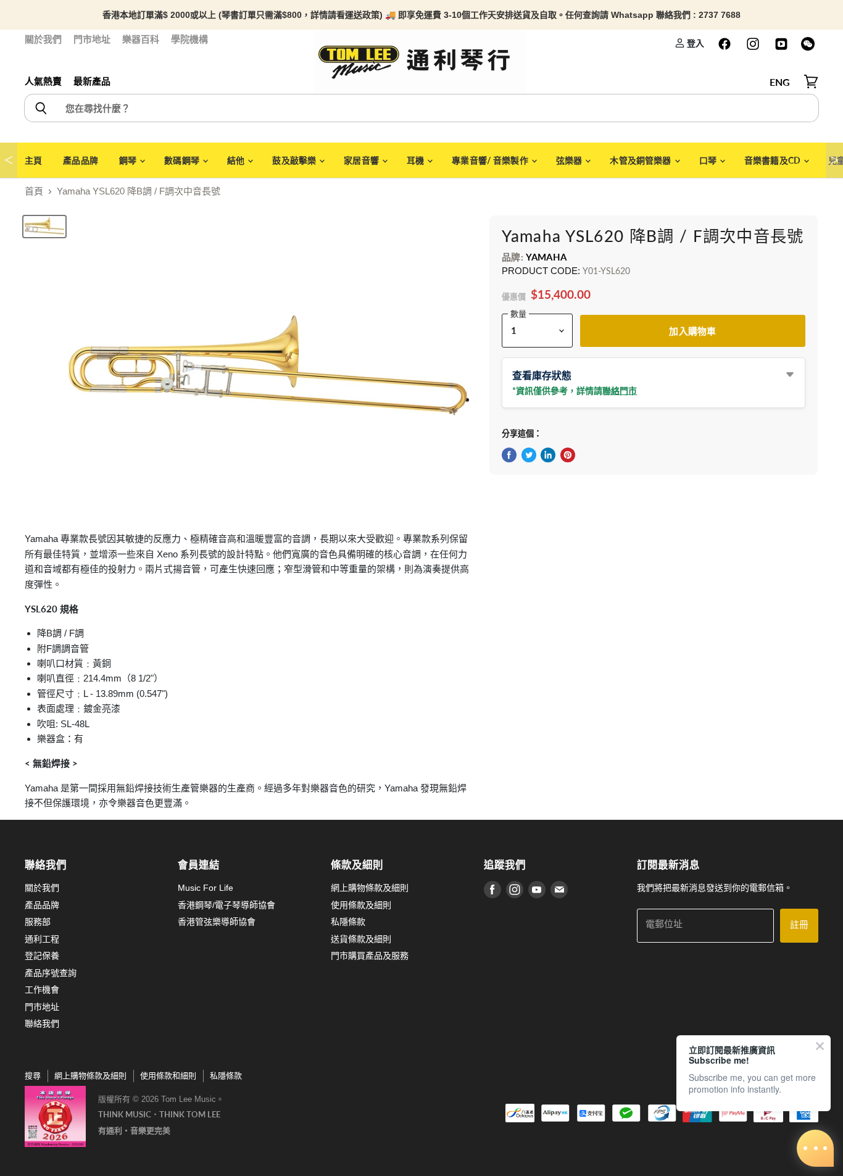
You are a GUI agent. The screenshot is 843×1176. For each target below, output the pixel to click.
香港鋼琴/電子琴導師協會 (226, 905)
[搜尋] (40, 108)
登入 (694, 43)
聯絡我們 (42, 1023)
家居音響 (362, 160)
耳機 (416, 160)
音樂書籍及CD (773, 160)
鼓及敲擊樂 (295, 160)
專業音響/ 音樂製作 (491, 160)
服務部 (38, 922)
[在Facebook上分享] (509, 455)
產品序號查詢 (51, 973)
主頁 (33, 160)
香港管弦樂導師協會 (216, 922)
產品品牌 (80, 160)
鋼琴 (128, 160)
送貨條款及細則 (361, 939)
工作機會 (42, 990)
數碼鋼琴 (182, 160)
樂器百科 (140, 39)
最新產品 (91, 81)
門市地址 (91, 39)
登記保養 (42, 956)
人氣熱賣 (43, 81)
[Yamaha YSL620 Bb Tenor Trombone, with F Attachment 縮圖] (44, 226)
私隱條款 (348, 922)
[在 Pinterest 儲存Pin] (567, 455)
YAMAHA (546, 256)
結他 (236, 160)
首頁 (34, 191)
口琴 (708, 160)
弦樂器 (570, 160)
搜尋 (33, 1075)
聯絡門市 (619, 390)
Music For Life (205, 888)
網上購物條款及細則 (370, 888)
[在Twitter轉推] (528, 455)
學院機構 (189, 39)
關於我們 (43, 39)
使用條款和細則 (168, 1075)
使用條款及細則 (361, 905)
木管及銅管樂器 (641, 160)
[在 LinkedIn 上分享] (548, 455)
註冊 (799, 925)
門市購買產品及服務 (370, 956)
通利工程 (42, 939)
